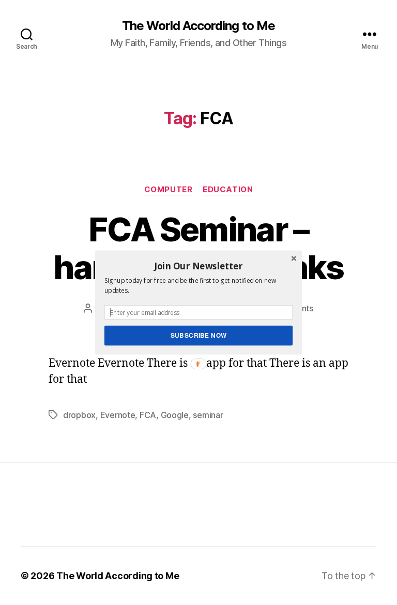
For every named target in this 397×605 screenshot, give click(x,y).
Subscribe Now (199, 335)
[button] (198, 266)
